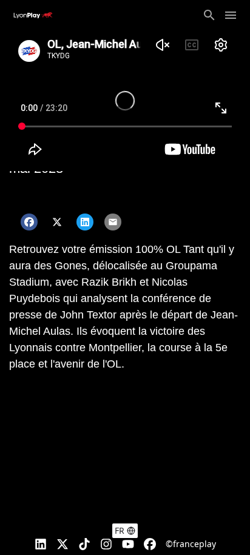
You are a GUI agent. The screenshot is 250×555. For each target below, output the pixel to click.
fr (119, 530)
